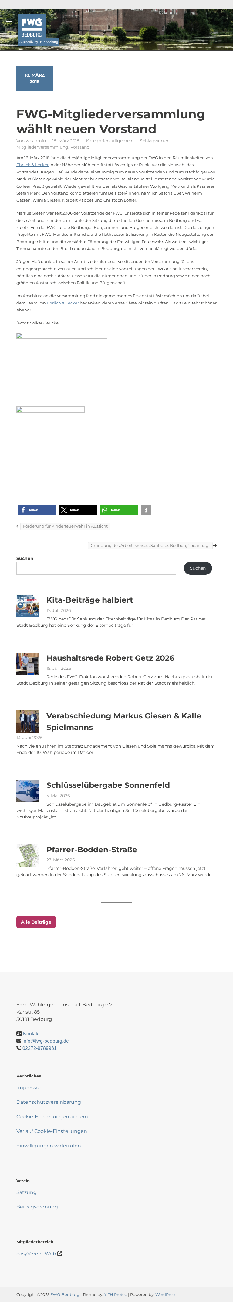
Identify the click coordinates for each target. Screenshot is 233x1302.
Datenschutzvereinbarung (48, 1102)
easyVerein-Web (36, 1254)
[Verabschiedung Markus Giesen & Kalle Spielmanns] (27, 721)
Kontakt (31, 1033)
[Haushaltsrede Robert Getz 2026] (27, 664)
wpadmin (36, 140)
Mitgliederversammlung (42, 147)
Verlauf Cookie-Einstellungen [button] (51, 1131)
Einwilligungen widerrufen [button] (48, 1146)
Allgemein (122, 140)
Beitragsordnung (37, 1207)
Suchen (24, 558)
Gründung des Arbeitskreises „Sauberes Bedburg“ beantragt (150, 545)
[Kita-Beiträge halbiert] (27, 605)
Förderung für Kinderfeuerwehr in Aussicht (65, 526)
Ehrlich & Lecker (32, 164)
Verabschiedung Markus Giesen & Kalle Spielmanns (123, 721)
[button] (37, 510)
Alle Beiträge (36, 922)
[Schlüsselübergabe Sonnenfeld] (27, 791)
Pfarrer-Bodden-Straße (91, 849)
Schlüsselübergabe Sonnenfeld (108, 785)
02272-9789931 (39, 1048)
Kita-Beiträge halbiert (89, 599)
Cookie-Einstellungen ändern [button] (52, 1117)
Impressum (30, 1087)
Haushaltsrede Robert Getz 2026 (110, 658)
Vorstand (79, 147)
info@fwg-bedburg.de (45, 1041)
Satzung (26, 1192)
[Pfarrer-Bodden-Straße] (27, 855)
